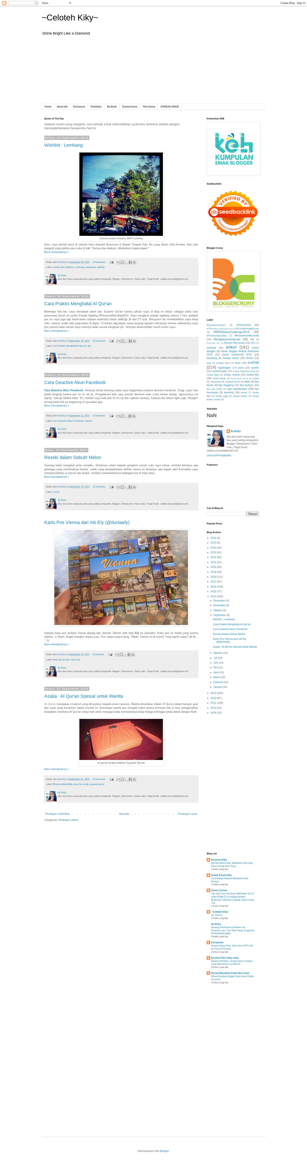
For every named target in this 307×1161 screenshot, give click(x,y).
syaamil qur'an (97, 784)
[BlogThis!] (122, 262)
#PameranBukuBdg (62, 784)
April (216, 672)
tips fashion (247, 385)
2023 (214, 552)
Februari (218, 682)
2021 (214, 562)
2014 (214, 596)
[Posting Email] (111, 262)
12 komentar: (100, 486)
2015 (214, 591)
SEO (253, 343)
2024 (214, 547)
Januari (218, 687)
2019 (214, 572)
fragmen (69, 267)
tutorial (88, 421)
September (220, 615)
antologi (211, 347)
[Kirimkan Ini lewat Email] (118, 262)
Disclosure (79, 106)
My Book (112, 106)
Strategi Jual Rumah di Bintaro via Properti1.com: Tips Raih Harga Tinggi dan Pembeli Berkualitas (232, 930)
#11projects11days (216, 325)
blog (209, 363)
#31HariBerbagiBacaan (247, 328)
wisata (244, 392)
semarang (216, 381)
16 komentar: (100, 341)
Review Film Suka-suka (225, 957)
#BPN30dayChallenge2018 (231, 332)
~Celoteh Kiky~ (70, 17)
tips (89, 346)
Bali (252, 339)
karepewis (217, 942)
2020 (214, 567)
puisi (241, 367)
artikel (231, 347)
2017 (214, 581)
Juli (215, 657)
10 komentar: (100, 262)
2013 (214, 693)
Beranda (124, 813)
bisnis (249, 358)
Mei (215, 667)
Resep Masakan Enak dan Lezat (230, 973)
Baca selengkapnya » (56, 252)
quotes (255, 367)
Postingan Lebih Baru (57, 813)
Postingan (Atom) (68, 820)
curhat (56, 267)
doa (62, 267)
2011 (214, 702)
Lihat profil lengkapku (219, 455)
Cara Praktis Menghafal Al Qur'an (78, 303)
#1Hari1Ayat (243, 325)
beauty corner (231, 358)
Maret (217, 677)
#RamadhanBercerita (247, 335)
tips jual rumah (214, 389)
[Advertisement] (153, 72)
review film (252, 374)
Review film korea (234, 342)
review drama (232, 374)
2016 (214, 586)
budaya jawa (223, 363)
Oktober (218, 610)
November (219, 605)
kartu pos (75, 659)
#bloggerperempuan (226, 339)
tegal (247, 381)
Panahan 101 (213, 343)
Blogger (164, 1151)
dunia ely (57, 659)
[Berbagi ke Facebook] (130, 262)
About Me (62, 106)
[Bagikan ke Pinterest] (134, 262)
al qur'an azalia (81, 784)
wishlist (101, 267)
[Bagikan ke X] (126, 262)
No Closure (217, 915)
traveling (229, 392)
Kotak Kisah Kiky (221, 875)
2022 (214, 557)
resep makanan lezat (244, 371)
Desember (219, 600)
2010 (214, 707)
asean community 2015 (237, 354)
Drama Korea (129, 106)
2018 (214, 576)
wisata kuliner (240, 396)
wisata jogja (222, 396)
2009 (214, 712)
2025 (214, 542)
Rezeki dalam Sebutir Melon (72, 457)
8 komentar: (99, 654)
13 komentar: (99, 415)
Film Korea (149, 106)
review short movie (240, 378)
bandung (212, 358)
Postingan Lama (187, 813)
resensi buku (219, 371)
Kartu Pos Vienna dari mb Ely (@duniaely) (86, 522)
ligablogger (224, 367)
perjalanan (91, 267)
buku (238, 362)
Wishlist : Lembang (63, 145)
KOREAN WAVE (170, 106)
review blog (213, 375)
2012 (214, 698)
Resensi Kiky (219, 859)
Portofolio (96, 106)
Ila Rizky (236, 431)
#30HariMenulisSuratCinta (219, 328)
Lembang (79, 267)
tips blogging (225, 385)
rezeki (256, 378)
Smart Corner (219, 890)
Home (47, 106)
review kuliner (219, 378)
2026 (214, 537)
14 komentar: (100, 779)
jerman (66, 659)
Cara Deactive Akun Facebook (75, 382)
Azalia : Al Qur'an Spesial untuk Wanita (83, 696)
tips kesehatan (237, 388)
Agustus (218, 652)
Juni (216, 662)
